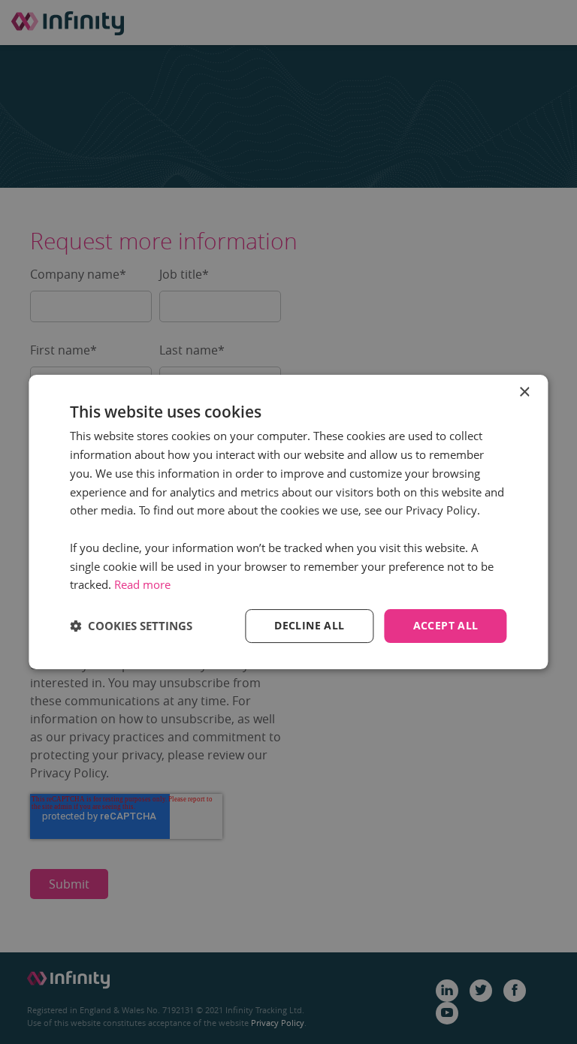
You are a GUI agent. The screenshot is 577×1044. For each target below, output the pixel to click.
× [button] (524, 392)
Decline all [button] (309, 625)
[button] (131, 626)
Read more (142, 584)
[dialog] (288, 522)
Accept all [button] (446, 625)
